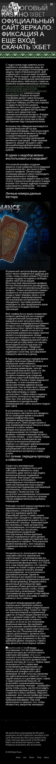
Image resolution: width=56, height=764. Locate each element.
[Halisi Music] (11, 8)
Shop (39, 757)
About (46, 757)
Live (24, 757)
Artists (31, 757)
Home (18, 757)
